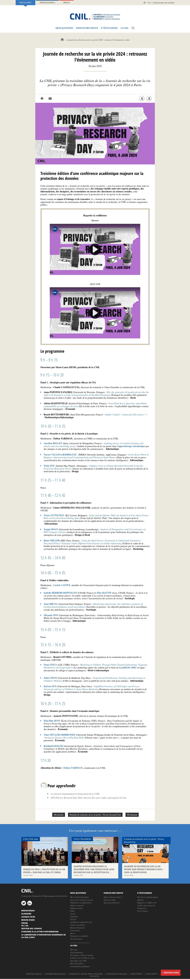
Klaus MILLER (52, 540)
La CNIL (125, 27)
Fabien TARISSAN (72, 767)
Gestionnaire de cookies (163, 2)
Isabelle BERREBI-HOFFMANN (60, 592)
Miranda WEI (51, 615)
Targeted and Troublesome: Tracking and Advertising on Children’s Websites (94, 679)
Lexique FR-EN (28, 916)
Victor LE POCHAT (54, 515)
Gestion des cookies (31, 928)
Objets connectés (77, 905)
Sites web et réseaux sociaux (81, 900)
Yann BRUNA (51, 604)
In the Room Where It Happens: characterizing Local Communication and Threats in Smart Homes (96, 456)
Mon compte (151, 974)
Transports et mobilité (79, 936)
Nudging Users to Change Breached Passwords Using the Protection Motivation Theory (93, 467)
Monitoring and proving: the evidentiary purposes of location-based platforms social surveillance (93, 605)
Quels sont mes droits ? (113, 897)
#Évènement (132, 814)
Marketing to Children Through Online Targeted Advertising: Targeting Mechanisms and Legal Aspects (95, 666)
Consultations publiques (80, 966)
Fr (145, 2)
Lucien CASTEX (61, 585)
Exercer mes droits (87, 27)
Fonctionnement (76, 952)
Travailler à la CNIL (78, 960)
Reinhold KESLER (53, 746)
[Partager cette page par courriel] (50, 98)
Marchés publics (77, 963)
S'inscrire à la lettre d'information (40, 931)
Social (72, 913)
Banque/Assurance (77, 927)
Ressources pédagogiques (147, 897)
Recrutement (136, 974)
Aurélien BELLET (53, 443)
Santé (72, 911)
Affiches (140, 900)
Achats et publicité (77, 925)
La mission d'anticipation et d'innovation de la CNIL (75, 793)
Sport (72, 933)
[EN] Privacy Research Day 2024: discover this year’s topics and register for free (88, 797)
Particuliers (25, 2)
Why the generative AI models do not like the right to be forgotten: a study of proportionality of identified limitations (96, 394)
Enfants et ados (76, 908)
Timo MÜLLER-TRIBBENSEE (59, 734)
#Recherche (58, 814)
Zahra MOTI (50, 678)
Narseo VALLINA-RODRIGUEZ (60, 454)
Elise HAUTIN (104, 592)
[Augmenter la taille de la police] (149, 98)
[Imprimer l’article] (42, 98)
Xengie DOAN (51, 529)
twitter (23, 903)
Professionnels (47, 2)
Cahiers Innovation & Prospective (146, 906)
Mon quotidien (64, 27)
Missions (73, 949)
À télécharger (109, 27)
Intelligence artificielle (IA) (81, 922)
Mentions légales (33, 974)
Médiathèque (28, 910)
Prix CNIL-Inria (31, 839)
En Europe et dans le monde (81, 955)
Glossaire (26, 913)
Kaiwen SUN (50, 686)
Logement (74, 916)
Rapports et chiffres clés (147, 902)
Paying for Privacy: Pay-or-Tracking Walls (64, 737)
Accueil (62, 39)
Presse (66, 2)
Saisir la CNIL (109, 900)
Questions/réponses (111, 902)
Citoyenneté (75, 930)
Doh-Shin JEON (52, 720)
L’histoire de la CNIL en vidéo (82, 958)
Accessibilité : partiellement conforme (85, 974)
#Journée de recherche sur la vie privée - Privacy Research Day (95, 814)
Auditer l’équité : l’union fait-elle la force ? (125, 414)
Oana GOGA (50, 664)
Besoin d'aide (171, 972)
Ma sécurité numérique (79, 897)
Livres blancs (142, 911)
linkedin (29, 903)
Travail (73, 919)
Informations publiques (116, 974)
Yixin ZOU (49, 465)
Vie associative (76, 938)
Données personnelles (55, 974)
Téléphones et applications (81, 902)
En (149, 2)
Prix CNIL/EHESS (83, 839)
